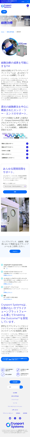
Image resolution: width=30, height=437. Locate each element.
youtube (10, 418)
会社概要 (15, 392)
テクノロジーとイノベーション (15, 406)
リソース (15, 403)
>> (7, 268)
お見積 (4, 11)
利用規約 (18, 413)
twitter (15, 418)
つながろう (15, 251)
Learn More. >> (8, 299)
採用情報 (25, 413)
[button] (23, 2)
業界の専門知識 (10, 31)
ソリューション (15, 399)
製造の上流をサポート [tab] (7, 143)
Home (2, 31)
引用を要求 (15, 381)
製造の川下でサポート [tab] (7, 147)
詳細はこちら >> (8, 275)
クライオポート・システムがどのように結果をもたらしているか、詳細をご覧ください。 (15, 359)
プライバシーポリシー (8, 413)
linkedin (20, 418)
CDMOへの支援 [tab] (6, 150)
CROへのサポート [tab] (6, 154)
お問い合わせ (15, 409)
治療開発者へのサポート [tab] (8, 157)
